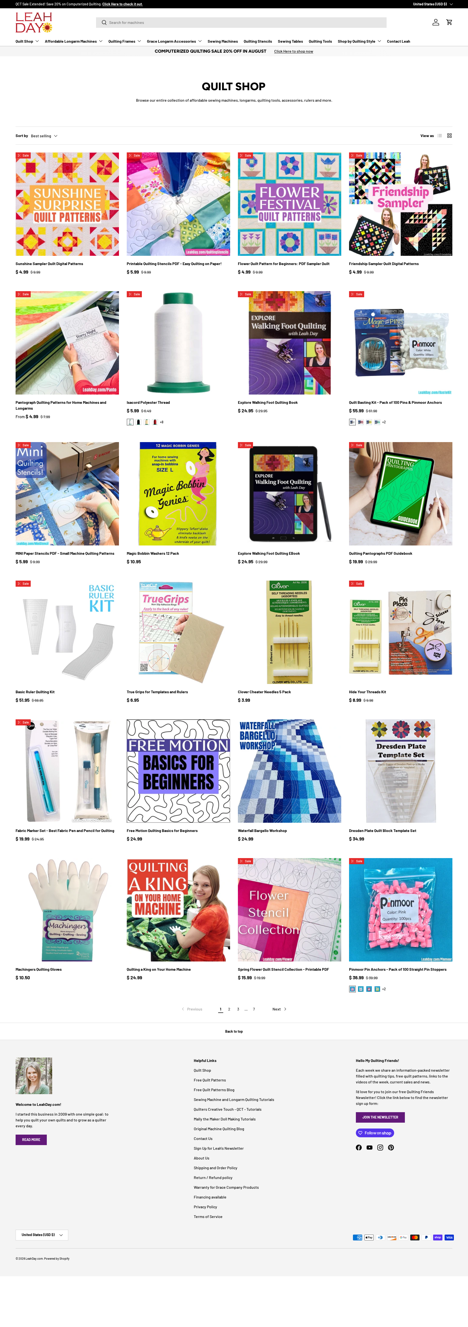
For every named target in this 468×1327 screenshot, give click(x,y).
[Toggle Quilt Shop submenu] (37, 41)
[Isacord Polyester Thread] (178, 343)
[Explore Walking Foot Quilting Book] (289, 343)
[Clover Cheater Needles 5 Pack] (289, 632)
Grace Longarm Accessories (171, 41)
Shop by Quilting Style (356, 41)
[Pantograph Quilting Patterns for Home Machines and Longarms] (67, 343)
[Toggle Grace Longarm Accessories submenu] (200, 41)
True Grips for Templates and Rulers (157, 691)
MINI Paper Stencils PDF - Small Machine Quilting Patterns (65, 553)
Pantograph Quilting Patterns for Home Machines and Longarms (61, 405)
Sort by (22, 135)
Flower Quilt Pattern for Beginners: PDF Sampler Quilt (284, 263)
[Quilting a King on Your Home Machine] (178, 909)
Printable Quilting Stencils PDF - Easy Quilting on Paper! (174, 263)
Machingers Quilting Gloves (39, 969)
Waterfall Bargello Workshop (262, 830)
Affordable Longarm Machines (71, 41)
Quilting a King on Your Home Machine (159, 969)
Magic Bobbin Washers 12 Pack (153, 553)
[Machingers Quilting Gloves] (67, 909)
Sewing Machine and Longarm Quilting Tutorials (234, 1099)
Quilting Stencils (258, 41)
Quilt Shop (24, 41)
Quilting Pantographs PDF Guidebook (380, 553)
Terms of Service (208, 1216)
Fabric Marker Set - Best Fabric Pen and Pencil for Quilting (65, 830)
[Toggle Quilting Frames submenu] (139, 41)
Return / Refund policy (213, 1177)
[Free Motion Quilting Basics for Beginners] (178, 771)
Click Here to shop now (293, 51)
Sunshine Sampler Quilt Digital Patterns (49, 263)
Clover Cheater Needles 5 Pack (264, 691)
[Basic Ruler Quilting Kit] (67, 632)
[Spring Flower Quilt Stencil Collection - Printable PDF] (289, 909)
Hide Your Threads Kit (367, 691)
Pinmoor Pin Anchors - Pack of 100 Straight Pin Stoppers (398, 969)
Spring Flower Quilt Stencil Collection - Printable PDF (283, 969)
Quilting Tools (320, 41)
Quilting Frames (121, 41)
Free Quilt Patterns (210, 1080)
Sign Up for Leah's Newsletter (219, 1148)
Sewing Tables (290, 41)
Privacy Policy (205, 1206)
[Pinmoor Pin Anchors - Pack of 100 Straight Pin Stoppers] (400, 909)
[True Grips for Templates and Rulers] (178, 632)
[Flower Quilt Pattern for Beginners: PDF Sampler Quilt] (289, 204)
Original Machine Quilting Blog (219, 1128)
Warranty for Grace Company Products (226, 1187)
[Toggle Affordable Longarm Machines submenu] (101, 41)
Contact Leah (398, 41)
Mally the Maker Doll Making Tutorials (225, 1119)
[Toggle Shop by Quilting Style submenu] (379, 41)
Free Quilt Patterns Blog (214, 1089)
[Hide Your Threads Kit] (400, 632)
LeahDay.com (34, 1258)
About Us (201, 1158)
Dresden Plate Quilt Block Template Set (382, 830)
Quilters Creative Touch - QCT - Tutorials (228, 1109)
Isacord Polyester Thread (148, 402)
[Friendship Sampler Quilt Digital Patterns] (400, 204)
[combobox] (241, 22)
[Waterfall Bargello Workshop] (289, 771)
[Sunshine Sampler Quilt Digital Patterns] (67, 204)
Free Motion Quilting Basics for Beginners (162, 830)
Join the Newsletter (380, 1117)
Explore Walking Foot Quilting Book (268, 402)
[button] (449, 22)
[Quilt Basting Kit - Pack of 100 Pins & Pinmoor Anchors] (400, 343)
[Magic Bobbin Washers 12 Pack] (178, 493)
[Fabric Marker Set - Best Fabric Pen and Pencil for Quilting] (67, 771)
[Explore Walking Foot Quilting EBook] (289, 493)
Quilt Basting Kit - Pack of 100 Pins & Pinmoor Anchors (395, 402)
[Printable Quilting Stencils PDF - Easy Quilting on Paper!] (178, 204)
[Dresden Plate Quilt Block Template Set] (400, 771)
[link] (192, 1009)
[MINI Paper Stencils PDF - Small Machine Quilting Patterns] (67, 493)
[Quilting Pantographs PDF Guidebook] (400, 493)
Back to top (234, 1031)
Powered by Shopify (56, 1258)
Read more (31, 1140)
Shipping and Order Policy (215, 1167)
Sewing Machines (223, 41)
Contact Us (203, 1138)
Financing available (210, 1197)
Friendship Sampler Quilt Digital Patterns (384, 263)
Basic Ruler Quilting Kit (35, 691)
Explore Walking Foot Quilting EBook (269, 553)
